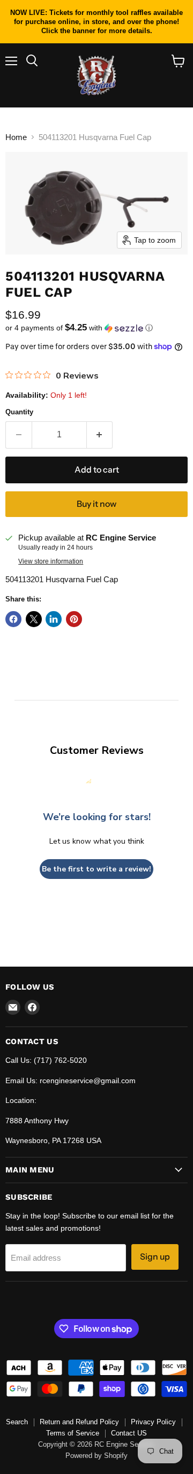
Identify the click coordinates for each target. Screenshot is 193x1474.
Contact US (129, 1433)
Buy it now (96, 504)
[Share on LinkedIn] (54, 619)
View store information (50, 561)
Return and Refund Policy (79, 1422)
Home (16, 137)
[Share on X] (34, 619)
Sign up (155, 1257)
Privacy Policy (153, 1422)
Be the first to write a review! (96, 869)
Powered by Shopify (96, 1456)
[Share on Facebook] (13, 619)
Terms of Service (72, 1433)
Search (17, 1422)
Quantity (19, 412)
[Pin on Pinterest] (74, 619)
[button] (96, 328)
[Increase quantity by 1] (100, 434)
